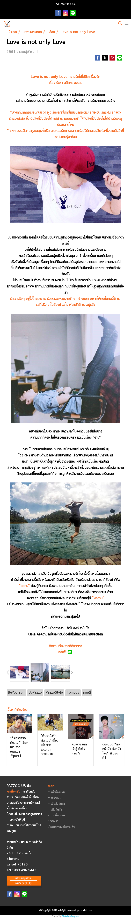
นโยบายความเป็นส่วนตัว (61, 827)
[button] (118, 23)
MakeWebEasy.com (70, 916)
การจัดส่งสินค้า (56, 804)
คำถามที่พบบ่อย (57, 815)
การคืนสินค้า (55, 810)
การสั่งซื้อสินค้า (56, 792)
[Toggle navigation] (126, 23)
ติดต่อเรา (53, 821)
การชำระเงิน (54, 798)
